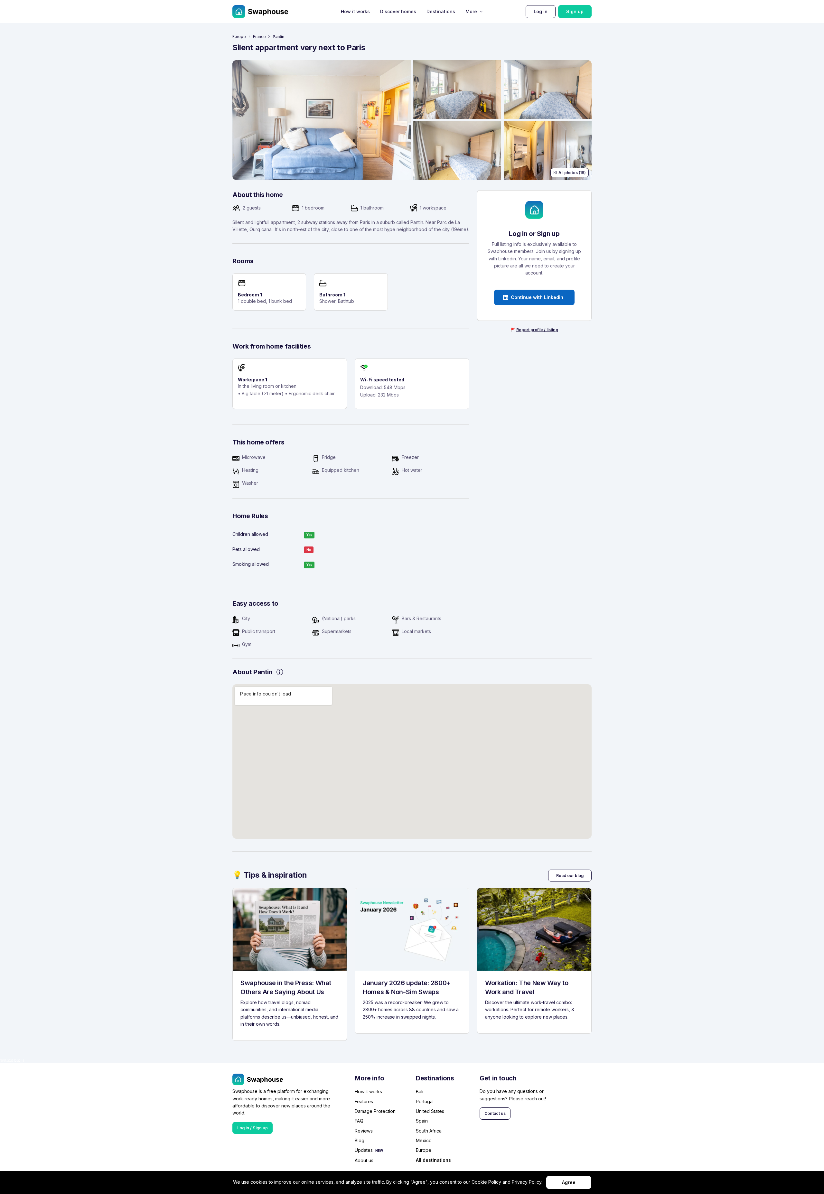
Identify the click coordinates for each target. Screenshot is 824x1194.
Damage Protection (375, 1111)
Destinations (440, 11)
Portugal (425, 1101)
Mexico (424, 1140)
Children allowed (250, 534)
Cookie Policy (486, 1182)
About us (364, 1160)
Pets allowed (246, 549)
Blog (359, 1140)
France (259, 36)
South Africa (429, 1130)
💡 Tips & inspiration (269, 875)
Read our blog (570, 875)
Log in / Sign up (252, 1127)
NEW (379, 1150)
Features (364, 1101)
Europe (239, 36)
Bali (419, 1091)
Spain (422, 1121)
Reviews (364, 1130)
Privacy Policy (526, 1182)
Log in (541, 11)
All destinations (433, 1160)
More (471, 11)
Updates (364, 1150)
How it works (355, 11)
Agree (569, 1182)
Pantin (278, 36)
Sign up (575, 11)
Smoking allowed (250, 564)
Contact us (495, 1113)
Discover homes (398, 11)
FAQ (359, 1121)
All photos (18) (572, 172)
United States (430, 1111)
